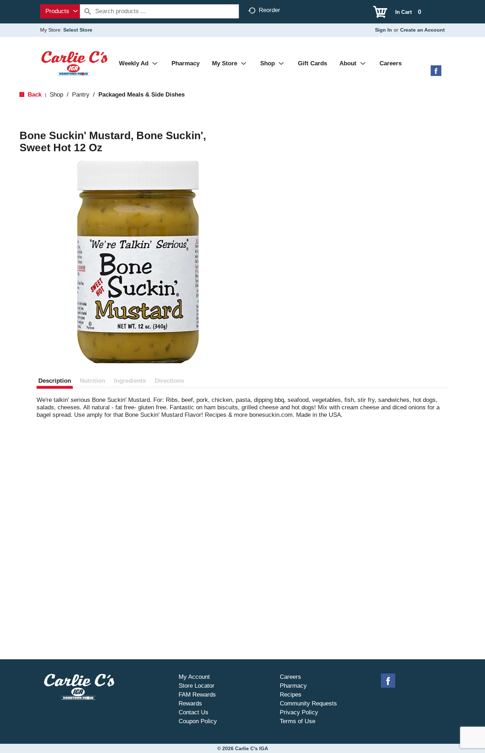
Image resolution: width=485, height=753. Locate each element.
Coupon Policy (198, 721)
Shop (56, 94)
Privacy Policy (299, 712)
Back (34, 94)
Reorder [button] (269, 10)
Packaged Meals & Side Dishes (141, 94)
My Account (194, 676)
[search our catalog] (88, 11)
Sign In (383, 30)
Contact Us (193, 712)
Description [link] (54, 380)
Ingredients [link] (130, 380)
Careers (290, 676)
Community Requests (308, 703)
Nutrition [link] (92, 380)
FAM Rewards (197, 694)
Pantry (80, 94)
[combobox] (60, 11)
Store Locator (196, 685)
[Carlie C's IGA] (74, 63)
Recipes (290, 694)
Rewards (190, 703)
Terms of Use (297, 721)
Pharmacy (293, 685)
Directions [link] (169, 380)
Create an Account (422, 30)
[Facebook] (436, 73)
